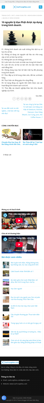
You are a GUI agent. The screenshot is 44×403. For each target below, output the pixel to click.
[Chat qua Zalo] (4, 398)
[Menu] (3, 7)
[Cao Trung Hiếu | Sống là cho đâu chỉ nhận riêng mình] (22, 7)
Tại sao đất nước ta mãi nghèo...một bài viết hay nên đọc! (10, 110)
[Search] (40, 7)
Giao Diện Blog (34, 400)
